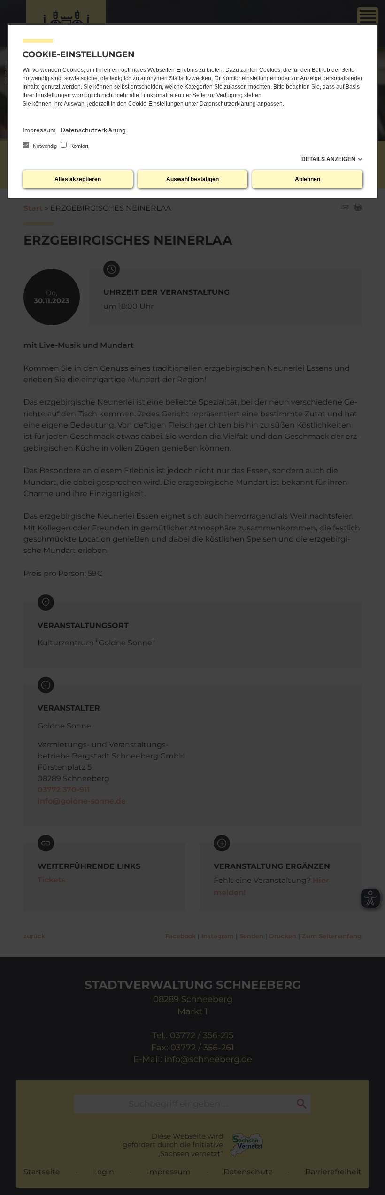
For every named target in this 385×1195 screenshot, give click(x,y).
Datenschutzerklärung (93, 130)
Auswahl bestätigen (192, 179)
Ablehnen (307, 179)
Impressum (39, 130)
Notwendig (44, 146)
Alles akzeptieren (77, 179)
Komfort (78, 146)
